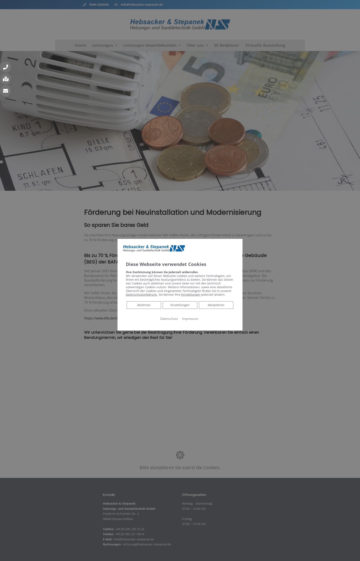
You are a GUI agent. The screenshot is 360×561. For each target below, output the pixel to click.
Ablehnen (144, 305)
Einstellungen (180, 305)
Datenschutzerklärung (141, 295)
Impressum (190, 319)
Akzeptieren (216, 305)
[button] (5, 67)
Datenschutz (169, 319)
